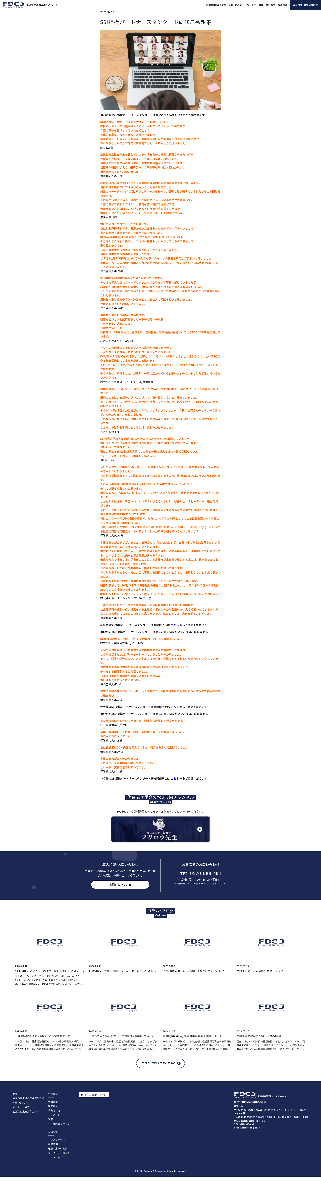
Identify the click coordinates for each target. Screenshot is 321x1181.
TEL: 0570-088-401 (244, 1124)
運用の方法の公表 (57, 1148)
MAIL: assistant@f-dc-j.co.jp (250, 1121)
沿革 (50, 1119)
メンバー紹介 (55, 1115)
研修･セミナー (236, 5)
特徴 (15, 1094)
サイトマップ (55, 1157)
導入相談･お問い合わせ (305, 5)
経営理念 (53, 1106)
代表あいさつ (55, 1110)
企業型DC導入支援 (216, 5)
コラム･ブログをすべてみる (159, 1063)
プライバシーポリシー (60, 1153)
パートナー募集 (255, 5)
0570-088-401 (200, 873)
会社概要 (53, 1101)
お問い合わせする (120, 884)
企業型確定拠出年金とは (26, 1111)
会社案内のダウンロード (61, 1124)
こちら (175, 625)
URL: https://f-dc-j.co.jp (247, 1127)
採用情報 (283, 5)
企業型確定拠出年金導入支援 (28, 1098)
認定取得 (53, 1144)
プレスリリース (56, 1139)
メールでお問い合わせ (95, 1095)
